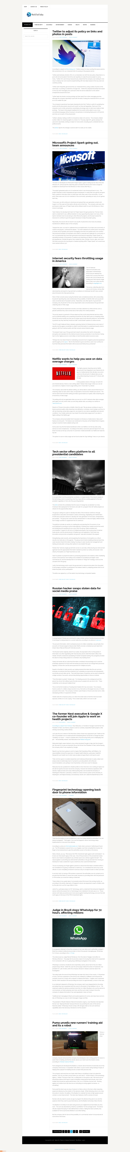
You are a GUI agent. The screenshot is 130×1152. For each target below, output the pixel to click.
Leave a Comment (73, 37)
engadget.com (98, 283)
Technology (65, 133)
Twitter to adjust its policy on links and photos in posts (77, 33)
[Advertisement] (77, 15)
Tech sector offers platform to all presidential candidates (73, 453)
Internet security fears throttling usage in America (77, 260)
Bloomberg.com (70, 69)
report (66, 342)
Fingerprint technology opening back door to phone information (76, 791)
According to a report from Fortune (62, 726)
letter (56, 505)
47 (80, 1131)
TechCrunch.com (57, 403)
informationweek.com (72, 846)
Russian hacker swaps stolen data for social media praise (76, 590)
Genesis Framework (70, 1140)
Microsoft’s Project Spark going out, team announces (75, 144)
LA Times (71, 953)
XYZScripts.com (72, 1149)
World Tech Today (35, 15)
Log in (83, 1140)
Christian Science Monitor (67, 1062)
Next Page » (86, 1131)
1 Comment (71, 795)
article (56, 127)
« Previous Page (57, 1131)
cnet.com (98, 640)
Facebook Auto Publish (59, 1149)
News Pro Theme (59, 1140)
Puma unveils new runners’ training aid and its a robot (77, 1024)
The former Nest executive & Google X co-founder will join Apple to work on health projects (77, 716)
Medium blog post (85, 739)
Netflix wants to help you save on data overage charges (77, 360)
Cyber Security (62, 349)
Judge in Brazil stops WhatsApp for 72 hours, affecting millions (77, 911)
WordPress (78, 1140)
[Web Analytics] (3, 1151)
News (60, 133)
